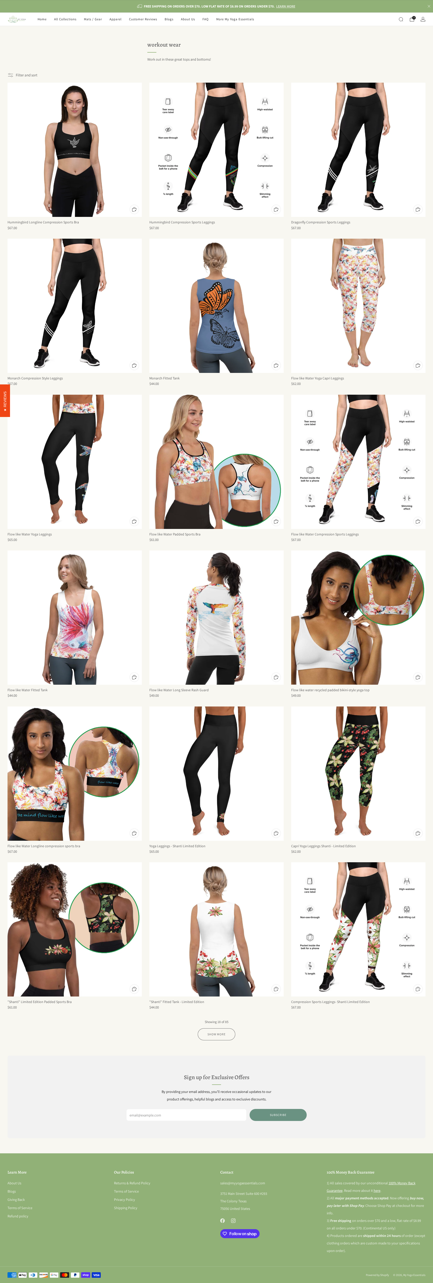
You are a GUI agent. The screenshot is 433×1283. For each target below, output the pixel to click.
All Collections (65, 19)
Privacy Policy (124, 1199)
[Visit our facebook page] (222, 1220)
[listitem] (216, 6)
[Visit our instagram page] (233, 1220)
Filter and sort (26, 75)
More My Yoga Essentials (235, 19)
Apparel (116, 19)
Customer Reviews (143, 19)
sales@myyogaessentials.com (242, 1183)
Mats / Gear (93, 19)
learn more (285, 6)
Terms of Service (20, 1207)
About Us (188, 19)
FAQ (205, 19)
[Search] (400, 19)
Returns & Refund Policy (132, 1183)
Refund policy (18, 1216)
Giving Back (16, 1199)
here (377, 1190)
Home (42, 19)
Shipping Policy (125, 1207)
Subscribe (278, 1115)
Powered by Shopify (377, 1275)
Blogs (169, 19)
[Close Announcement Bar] (429, 6)
